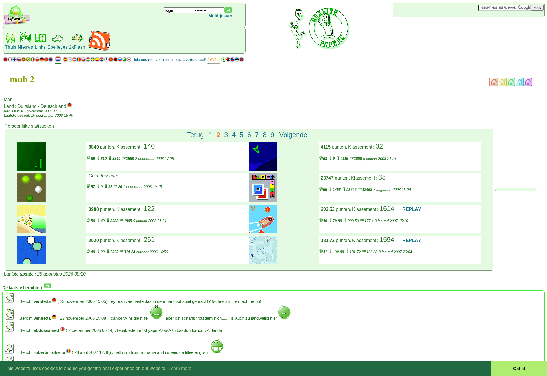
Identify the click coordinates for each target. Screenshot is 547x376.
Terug (195, 135)
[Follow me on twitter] (17, 24)
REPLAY (411, 209)
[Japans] (129, 60)
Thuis (10, 47)
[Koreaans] (228, 60)
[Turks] (46, 60)
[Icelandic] (241, 60)
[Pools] (37, 60)
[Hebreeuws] (70, 60)
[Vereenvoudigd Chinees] (111, 60)
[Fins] (14, 60)
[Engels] (5, 60)
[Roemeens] (79, 60)
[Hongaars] (88, 60)
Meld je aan (220, 15)
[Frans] (10, 60)
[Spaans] (65, 60)
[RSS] (99, 49)
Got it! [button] (519, 368)
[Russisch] (120, 60)
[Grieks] (106, 60)
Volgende (293, 135)
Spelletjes (57, 47)
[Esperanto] (124, 60)
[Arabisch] (223, 60)
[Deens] (74, 60)
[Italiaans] (32, 60)
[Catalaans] (97, 60)
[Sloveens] (232, 60)
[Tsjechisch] (19, 60)
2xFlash (77, 47)
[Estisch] (237, 60)
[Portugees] (25, 60)
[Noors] (50, 60)
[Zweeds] (92, 60)
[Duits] (42, 60)
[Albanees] (115, 60)
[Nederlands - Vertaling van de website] (58, 61)
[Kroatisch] (101, 60)
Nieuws (25, 47)
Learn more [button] (179, 368)
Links (40, 47)
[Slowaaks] (83, 60)
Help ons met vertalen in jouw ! (169, 59)
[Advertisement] (427, 26)
